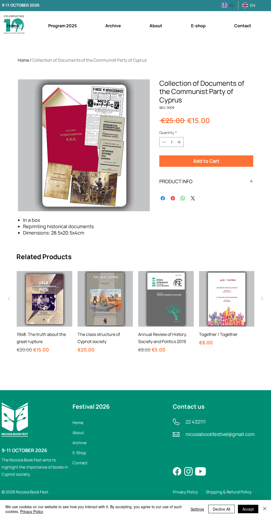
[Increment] (179, 142)
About (78, 432)
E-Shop (79, 453)
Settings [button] (197, 509)
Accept (248, 509)
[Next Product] (262, 298)
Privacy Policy (31, 511)
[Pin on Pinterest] (173, 198)
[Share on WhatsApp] (183, 198)
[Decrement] (163, 142)
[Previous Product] (9, 298)
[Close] (264, 509)
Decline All (221, 509)
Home (23, 60)
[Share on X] (193, 198)
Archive (80, 442)
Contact (80, 463)
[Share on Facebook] (163, 198)
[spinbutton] (171, 142)
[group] (135, 316)
